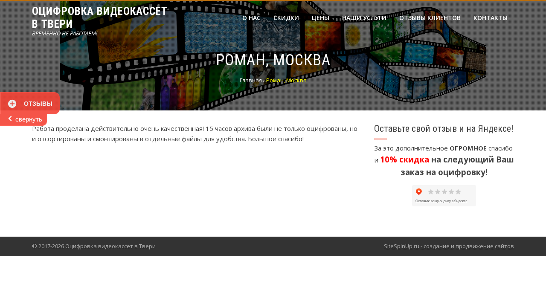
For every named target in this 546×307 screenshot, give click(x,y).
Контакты (490, 18)
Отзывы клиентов (430, 18)
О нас (251, 18)
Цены (320, 18)
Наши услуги (364, 18)
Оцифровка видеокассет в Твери (100, 17)
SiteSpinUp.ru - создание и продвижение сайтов (449, 246)
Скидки (286, 18)
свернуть (28, 119)
